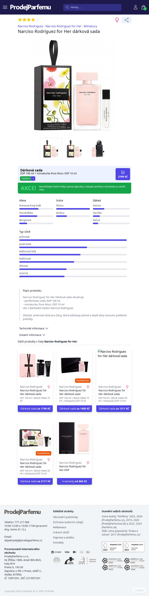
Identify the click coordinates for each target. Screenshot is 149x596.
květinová (25, 258)
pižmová (24, 236)
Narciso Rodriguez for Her (63, 26)
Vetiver (97, 205)
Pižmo (59, 205)
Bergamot (25, 220)
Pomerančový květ (30, 205)
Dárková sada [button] (35, 408)
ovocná (23, 273)
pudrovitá (25, 244)
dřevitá (23, 266)
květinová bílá (27, 251)
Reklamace (59, 527)
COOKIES (139, 590)
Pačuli (96, 220)
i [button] (33, 178)
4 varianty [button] (74, 481)
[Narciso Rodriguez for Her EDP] (74, 438)
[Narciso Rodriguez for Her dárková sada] (35, 365)
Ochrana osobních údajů (68, 522)
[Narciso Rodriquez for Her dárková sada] (35, 438)
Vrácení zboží (61, 532)
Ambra (60, 212)
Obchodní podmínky (65, 517)
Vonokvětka (26, 212)
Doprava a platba (63, 537)
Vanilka (97, 212)
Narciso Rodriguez (30, 26)
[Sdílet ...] (126, 20)
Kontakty (58, 542)
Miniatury (90, 26)
